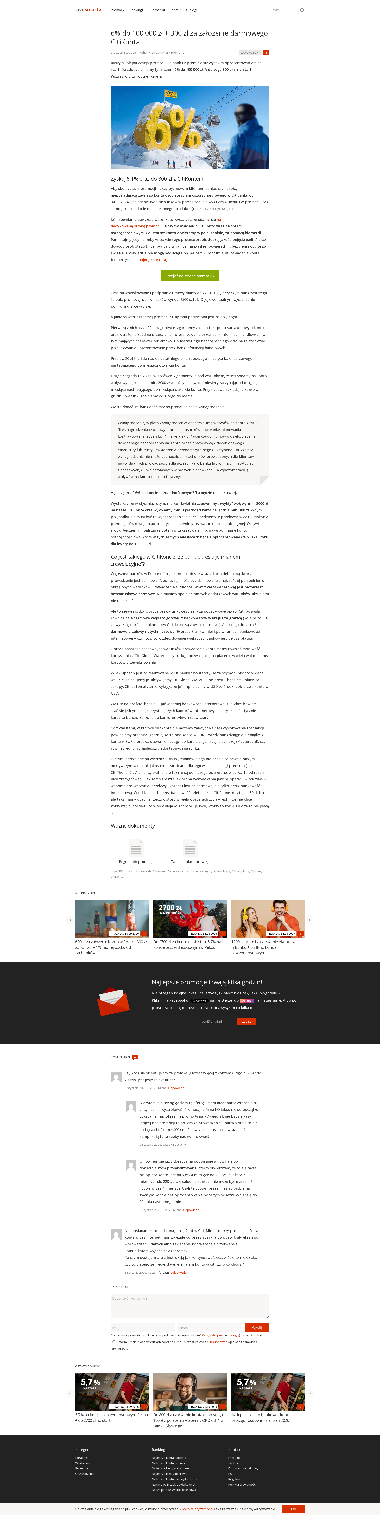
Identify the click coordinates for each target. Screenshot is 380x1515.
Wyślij (257, 1327)
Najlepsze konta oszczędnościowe (175, 1479)
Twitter (233, 1463)
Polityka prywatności (242, 1484)
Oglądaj (247, 1000)
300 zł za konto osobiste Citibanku (141, 871)
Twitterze (223, 1000)
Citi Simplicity (240, 871)
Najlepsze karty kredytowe (170, 1468)
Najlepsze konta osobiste (169, 1458)
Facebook (234, 1458)
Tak (293, 1509)
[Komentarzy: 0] (300, 1406)
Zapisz (246, 1021)
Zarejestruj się (212, 1335)
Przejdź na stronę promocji (188, 275)
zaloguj (234, 1335)
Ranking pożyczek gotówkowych (174, 1484)
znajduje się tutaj (152, 259)
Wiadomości (83, 1463)
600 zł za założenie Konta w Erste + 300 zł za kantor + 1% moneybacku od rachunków (110, 947)
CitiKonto (117, 876)
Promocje (118, 10)
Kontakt (175, 10)
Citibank (256, 871)
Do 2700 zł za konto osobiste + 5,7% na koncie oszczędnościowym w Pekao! (187, 944)
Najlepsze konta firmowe (169, 1463)
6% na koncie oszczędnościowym (188, 871)
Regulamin (235, 1479)
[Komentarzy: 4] (266, 52)
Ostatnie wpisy (87, 1366)
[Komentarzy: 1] (144, 933)
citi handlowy (221, 871)
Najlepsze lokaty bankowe (169, 1474)
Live (89, 9)
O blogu (192, 10)
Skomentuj (119, 1287)
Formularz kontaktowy (243, 1468)
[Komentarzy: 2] (222, 1406)
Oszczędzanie (84, 1474)
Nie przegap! (85, 893)
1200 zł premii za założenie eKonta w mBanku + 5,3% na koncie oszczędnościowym (263, 947)
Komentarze (121, 1057)
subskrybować (217, 1342)
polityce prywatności (197, 1509)
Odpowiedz (176, 1088)
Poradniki (158, 10)
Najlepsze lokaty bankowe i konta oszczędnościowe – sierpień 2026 (261, 1417)
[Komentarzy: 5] (300, 933)
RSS (230, 1474)
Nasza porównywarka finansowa (174, 1490)
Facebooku (178, 1000)
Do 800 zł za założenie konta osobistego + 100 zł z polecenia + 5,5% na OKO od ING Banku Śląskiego (189, 1420)
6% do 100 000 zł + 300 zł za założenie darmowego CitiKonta (189, 37)
